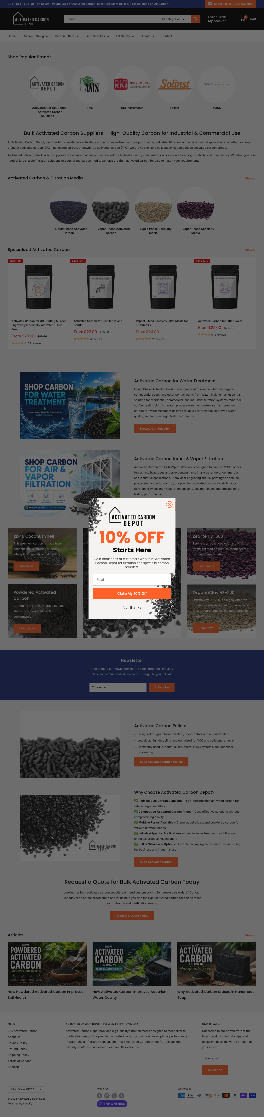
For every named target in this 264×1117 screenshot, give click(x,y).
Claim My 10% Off (132, 593)
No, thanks (132, 607)
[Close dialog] (169, 504)
